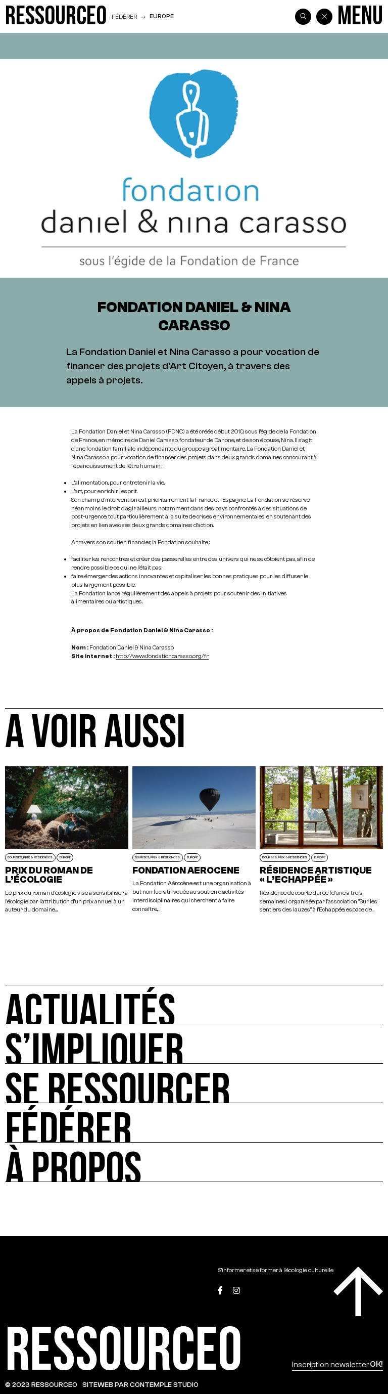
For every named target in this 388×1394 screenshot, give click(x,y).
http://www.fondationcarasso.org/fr (162, 655)
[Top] (358, 1291)
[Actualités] (194, 1004)
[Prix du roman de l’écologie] (66, 840)
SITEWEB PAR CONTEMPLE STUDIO (140, 1384)
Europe (162, 16)
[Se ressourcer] (194, 1083)
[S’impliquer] (194, 1044)
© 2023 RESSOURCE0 (41, 1384)
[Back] (324, 17)
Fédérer (124, 16)
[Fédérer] (194, 1123)
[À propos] (194, 1162)
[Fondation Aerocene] (194, 840)
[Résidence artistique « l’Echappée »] (321, 840)
